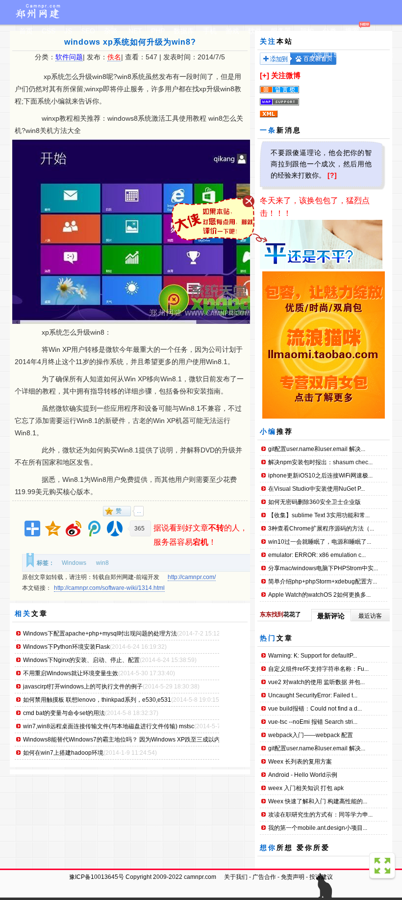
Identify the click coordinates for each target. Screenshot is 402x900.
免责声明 (292, 877)
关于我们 (236, 877)
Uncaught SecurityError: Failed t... (312, 695)
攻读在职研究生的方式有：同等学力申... (320, 814)
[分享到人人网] (115, 528)
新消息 (289, 130)
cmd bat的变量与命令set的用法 (64, 713)
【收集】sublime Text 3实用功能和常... (319, 515)
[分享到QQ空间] (53, 528)
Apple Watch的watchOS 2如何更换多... (319, 594)
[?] (332, 175)
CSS (48, 31)
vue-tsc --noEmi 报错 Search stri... (312, 721)
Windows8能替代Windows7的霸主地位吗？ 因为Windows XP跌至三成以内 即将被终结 (137, 739)
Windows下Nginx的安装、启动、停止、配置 (81, 660)
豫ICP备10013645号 (96, 877)
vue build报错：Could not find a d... (315, 708)
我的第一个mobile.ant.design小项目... (317, 827)
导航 (339, 55)
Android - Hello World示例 (302, 774)
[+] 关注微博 (280, 75)
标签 (371, 55)
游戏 (232, 31)
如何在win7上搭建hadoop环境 (63, 752)
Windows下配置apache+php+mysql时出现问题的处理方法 (100, 633)
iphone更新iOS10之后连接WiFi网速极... (320, 475)
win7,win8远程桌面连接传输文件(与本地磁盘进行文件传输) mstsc (108, 726)
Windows (74, 562)
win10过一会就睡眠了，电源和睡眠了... (319, 541)
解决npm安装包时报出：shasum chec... (320, 462)
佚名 (114, 57)
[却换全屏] (383, 866)
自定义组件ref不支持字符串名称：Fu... (318, 668)
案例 (355, 55)
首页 (26, 31)
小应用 (320, 55)
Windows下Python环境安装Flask (66, 646)
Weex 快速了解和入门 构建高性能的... (317, 801)
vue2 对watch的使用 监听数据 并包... (316, 682)
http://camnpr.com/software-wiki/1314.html (109, 587)
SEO (88, 31)
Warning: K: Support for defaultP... (312, 655)
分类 (329, 31)
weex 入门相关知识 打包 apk (306, 788)
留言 (388, 55)
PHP (158, 31)
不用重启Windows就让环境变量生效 (70, 673)
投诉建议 (321, 877)
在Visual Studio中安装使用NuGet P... (316, 488)
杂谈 (111, 31)
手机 (210, 31)
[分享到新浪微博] (73, 528)
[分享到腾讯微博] (94, 528)
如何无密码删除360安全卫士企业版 (314, 502)
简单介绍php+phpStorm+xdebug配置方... (322, 581)
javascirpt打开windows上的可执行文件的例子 (83, 686)
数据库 (184, 31)
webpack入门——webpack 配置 (310, 735)
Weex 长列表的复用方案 (300, 761)
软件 (255, 31)
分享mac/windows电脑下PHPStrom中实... (323, 568)
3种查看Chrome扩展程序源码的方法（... (321, 528)
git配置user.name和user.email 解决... (316, 449)
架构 (307, 31)
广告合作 (264, 877)
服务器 (281, 31)
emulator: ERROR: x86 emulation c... (317, 555)
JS (68, 31)
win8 (102, 562)
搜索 (352, 31)
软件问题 (69, 57)
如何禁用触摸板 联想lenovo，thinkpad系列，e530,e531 (97, 699)
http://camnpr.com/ (192, 577)
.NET (134, 31)
